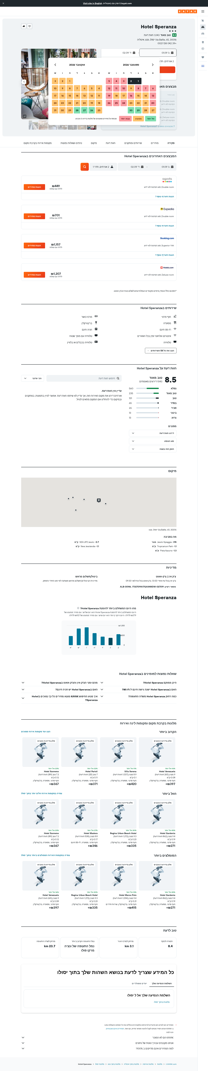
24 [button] (123, 102)
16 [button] (131, 95)
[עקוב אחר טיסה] (203, 49)
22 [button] (138, 102)
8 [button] (138, 88)
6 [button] (153, 88)
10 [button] (123, 88)
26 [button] (109, 102)
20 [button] (152, 102)
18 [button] (116, 95)
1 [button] (138, 81)
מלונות (159, 1064)
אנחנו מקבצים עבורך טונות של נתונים (154, 1042)
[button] (3, 3)
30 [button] (130, 110)
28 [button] (145, 110)
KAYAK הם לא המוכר (162, 1037)
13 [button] (153, 95)
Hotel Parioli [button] (91, 771)
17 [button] (124, 95)
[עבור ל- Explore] (203, 42)
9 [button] (131, 88)
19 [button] (109, 95)
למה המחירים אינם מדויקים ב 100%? (154, 1048)
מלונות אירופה (148, 1064)
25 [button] (116, 102)
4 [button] (116, 81)
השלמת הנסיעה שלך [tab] (162, 983)
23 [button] (131, 102)
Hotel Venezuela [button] (167, 771)
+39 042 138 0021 (167, 43)
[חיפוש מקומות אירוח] (203, 27)
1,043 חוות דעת (152, 35)
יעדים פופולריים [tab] (139, 983)
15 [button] (138, 95)
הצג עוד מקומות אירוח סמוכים (35, 731)
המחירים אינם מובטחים (115, 1028)
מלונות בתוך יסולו (162, 1002)
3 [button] (123, 81)
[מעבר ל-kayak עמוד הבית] (187, 11)
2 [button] (131, 81)
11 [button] (116, 88)
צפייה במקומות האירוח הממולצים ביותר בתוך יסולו (45, 855)
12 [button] (109, 88)
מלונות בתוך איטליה (131, 1064)
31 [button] (55, 110)
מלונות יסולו (99, 1064)
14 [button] (146, 95)
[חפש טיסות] (203, 21)
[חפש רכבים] (203, 33)
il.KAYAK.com (171, 1064)
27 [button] (153, 110)
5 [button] (109, 81)
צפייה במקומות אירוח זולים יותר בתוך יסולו (41, 793)
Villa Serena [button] (130, 771)
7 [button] (145, 88)
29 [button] (138, 110)
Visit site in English (92, 3)
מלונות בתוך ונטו (114, 1064)
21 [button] (146, 102)
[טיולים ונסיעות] (203, 57)
